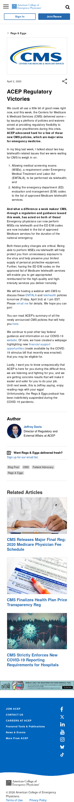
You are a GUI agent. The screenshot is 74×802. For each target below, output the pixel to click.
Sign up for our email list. (22, 457)
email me (22, 303)
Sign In (19, 16)
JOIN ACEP (13, 708)
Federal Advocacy (43, 467)
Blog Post (13, 467)
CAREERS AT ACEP (19, 720)
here (15, 324)
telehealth (49, 295)
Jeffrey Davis (33, 426)
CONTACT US (14, 714)
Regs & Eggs (18, 33)
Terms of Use (14, 800)
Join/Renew (54, 16)
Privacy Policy (38, 800)
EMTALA (31, 295)
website (12, 340)
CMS (26, 467)
